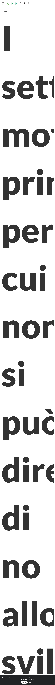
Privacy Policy (30, 679)
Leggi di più (31, 682)
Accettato (24, 682)
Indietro (5, 11)
